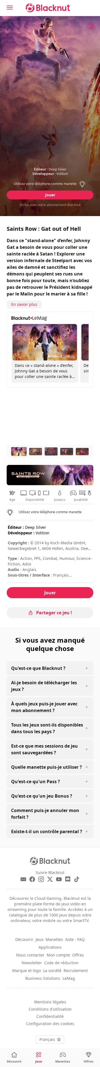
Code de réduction (61, 962)
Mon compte (58, 955)
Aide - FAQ (75, 939)
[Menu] (10, 7)
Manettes (54, 939)
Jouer (50, 194)
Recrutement (76, 970)
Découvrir (24, 939)
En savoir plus (24, 304)
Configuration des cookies (50, 1023)
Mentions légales (50, 1002)
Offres (78, 955)
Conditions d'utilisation (50, 1009)
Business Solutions (42, 978)
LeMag (68, 978)
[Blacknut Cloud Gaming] (48, 7)
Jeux (39, 939)
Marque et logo (26, 970)
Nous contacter (30, 955)
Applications (50, 947)
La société (52, 970)
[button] (50, 184)
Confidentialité (50, 1016)
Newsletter (32, 962)
